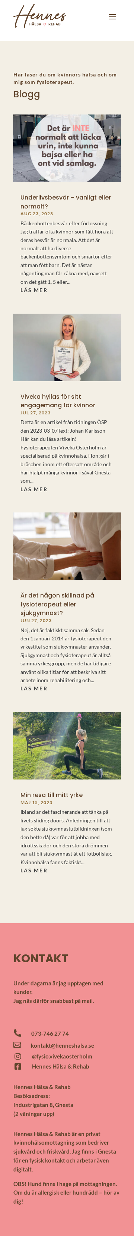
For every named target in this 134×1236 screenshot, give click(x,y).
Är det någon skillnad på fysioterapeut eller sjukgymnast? (57, 604)
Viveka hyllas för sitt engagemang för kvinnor (57, 401)
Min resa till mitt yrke (51, 795)
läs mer (34, 290)
